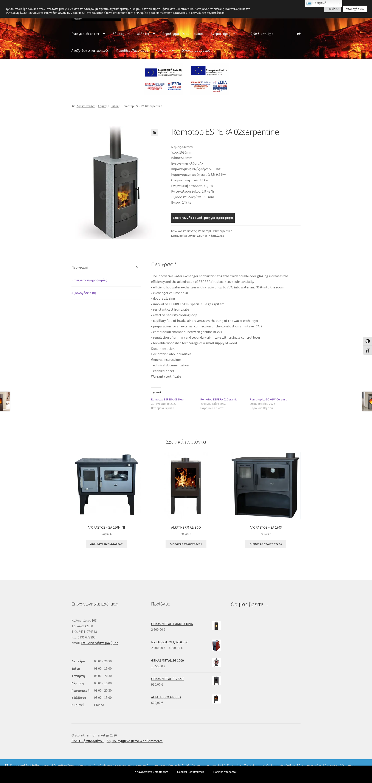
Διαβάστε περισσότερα (106, 544)
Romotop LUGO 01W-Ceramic (268, 399)
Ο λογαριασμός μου (196, 50)
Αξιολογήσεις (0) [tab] (83, 293)
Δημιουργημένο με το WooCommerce (135, 741)
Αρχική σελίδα (86, 106)
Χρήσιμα (162, 50)
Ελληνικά (319, 3)
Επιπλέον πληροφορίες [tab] (89, 280)
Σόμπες (118, 33)
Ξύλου (115, 106)
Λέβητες (143, 33)
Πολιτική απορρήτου (87, 741)
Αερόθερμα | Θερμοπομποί (183, 33)
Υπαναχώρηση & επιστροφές (151, 772)
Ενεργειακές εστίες (85, 33)
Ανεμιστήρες (220, 33)
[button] (154, 132)
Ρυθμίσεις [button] (333, 9)
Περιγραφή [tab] (79, 267)
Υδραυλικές (216, 236)
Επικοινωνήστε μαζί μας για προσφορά (203, 217)
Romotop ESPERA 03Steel (167, 399)
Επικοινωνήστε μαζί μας (99, 643)
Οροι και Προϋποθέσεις (190, 772)
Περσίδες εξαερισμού (132, 50)
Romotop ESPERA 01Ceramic (218, 399)
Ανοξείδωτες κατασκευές (90, 50)
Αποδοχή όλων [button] (355, 9)
